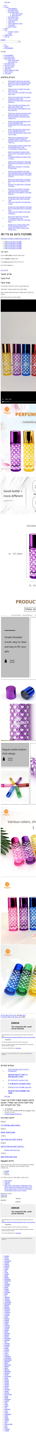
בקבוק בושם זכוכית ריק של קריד (18, 1188)
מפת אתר (7, 1182)
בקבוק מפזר (11, 22)
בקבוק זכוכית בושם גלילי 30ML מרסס (13, 1015)
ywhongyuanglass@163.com (12, 1114)
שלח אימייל (4, 1195)
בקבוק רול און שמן (13, 18)
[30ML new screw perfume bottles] (18, 1080)
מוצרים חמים (8, 1180)
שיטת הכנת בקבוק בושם (9, 1157)
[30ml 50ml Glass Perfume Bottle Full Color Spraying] (20, 1071)
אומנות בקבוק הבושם (8, 1132)
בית (5, 5)
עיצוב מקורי (11, 25)
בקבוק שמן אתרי (13, 20)
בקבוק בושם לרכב (13, 17)
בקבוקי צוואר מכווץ (17, 13)
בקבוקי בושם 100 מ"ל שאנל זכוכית (22, 1185)
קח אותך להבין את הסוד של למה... (12, 1146)
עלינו (5, 30)
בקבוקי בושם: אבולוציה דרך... (11, 1125)
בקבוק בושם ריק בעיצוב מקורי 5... (17, 149)
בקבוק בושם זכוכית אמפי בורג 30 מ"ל (11, 1017)
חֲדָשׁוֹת (6, 28)
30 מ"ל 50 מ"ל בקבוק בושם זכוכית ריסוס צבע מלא (17, 1076)
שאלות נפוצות (8, 35)
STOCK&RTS (12, 8)
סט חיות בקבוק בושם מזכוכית (12, 1190)
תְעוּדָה (10, 33)
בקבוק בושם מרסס (13, 12)
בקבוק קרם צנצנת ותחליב (15, 23)
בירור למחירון (4, 1168)
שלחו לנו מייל (4, 270)
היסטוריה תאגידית (13, 31)
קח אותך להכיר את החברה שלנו (11, 1139)
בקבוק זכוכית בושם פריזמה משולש (18, 1187)
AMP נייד (7, 1184)
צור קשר (6, 36)
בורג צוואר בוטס (16, 15)
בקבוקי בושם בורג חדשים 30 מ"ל (19, 1084)
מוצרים (6, 7)
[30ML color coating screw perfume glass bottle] (19, 1087)
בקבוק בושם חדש (13, 10)
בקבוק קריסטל (12, 27)
